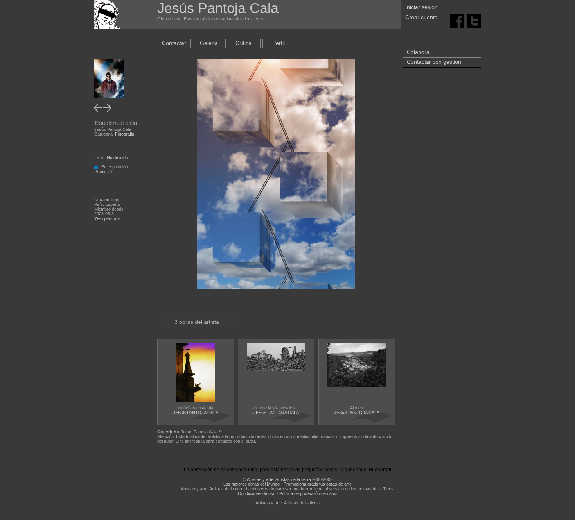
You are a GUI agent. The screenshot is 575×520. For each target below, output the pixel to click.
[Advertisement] (442, 215)
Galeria (209, 43)
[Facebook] (457, 20)
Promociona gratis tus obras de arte (318, 484)
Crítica (243, 43)
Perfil (278, 43)
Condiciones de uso (256, 493)
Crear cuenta (421, 17)
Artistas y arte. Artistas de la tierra (279, 479)
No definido (117, 157)
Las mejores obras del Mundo (251, 484)
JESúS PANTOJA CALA (195, 412)
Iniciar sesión (421, 7)
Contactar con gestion (434, 62)
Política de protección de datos (308, 493)
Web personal (107, 218)
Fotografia (124, 134)
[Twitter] (474, 20)
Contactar (174, 43)
